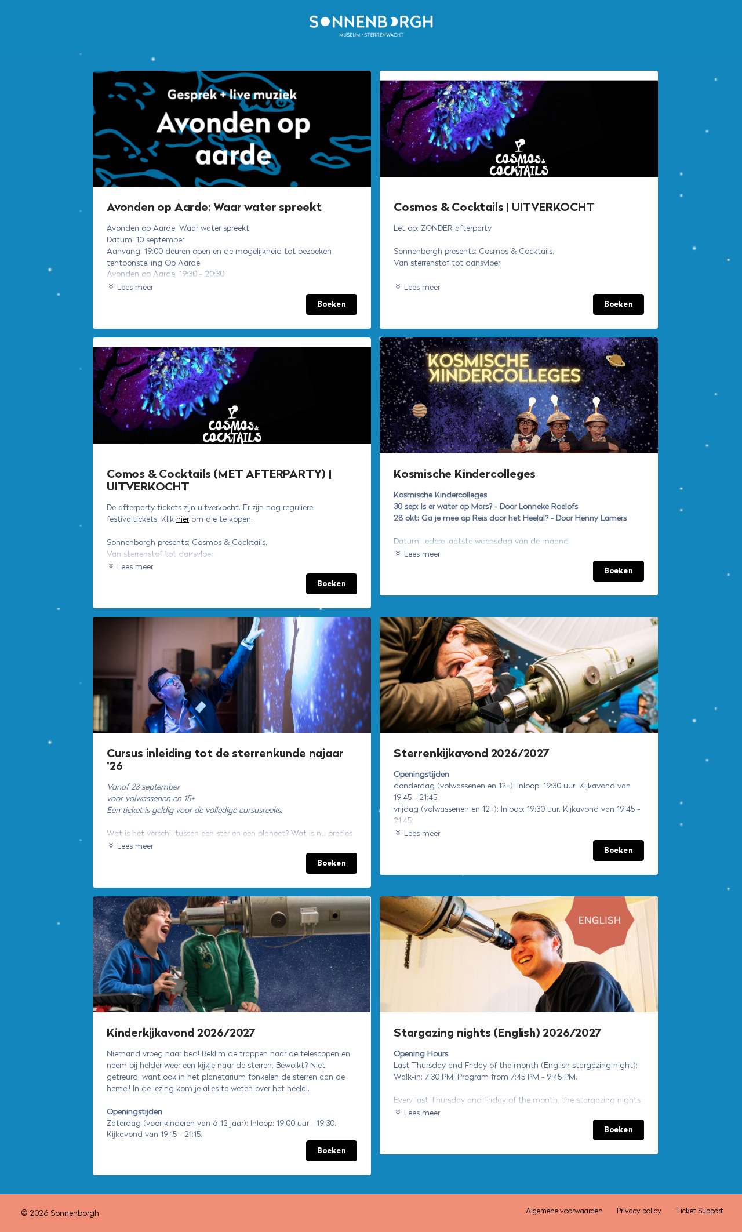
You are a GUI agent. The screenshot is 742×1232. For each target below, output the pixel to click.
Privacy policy (639, 1210)
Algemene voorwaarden (564, 1210)
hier (182, 519)
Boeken (331, 304)
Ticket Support (699, 1210)
